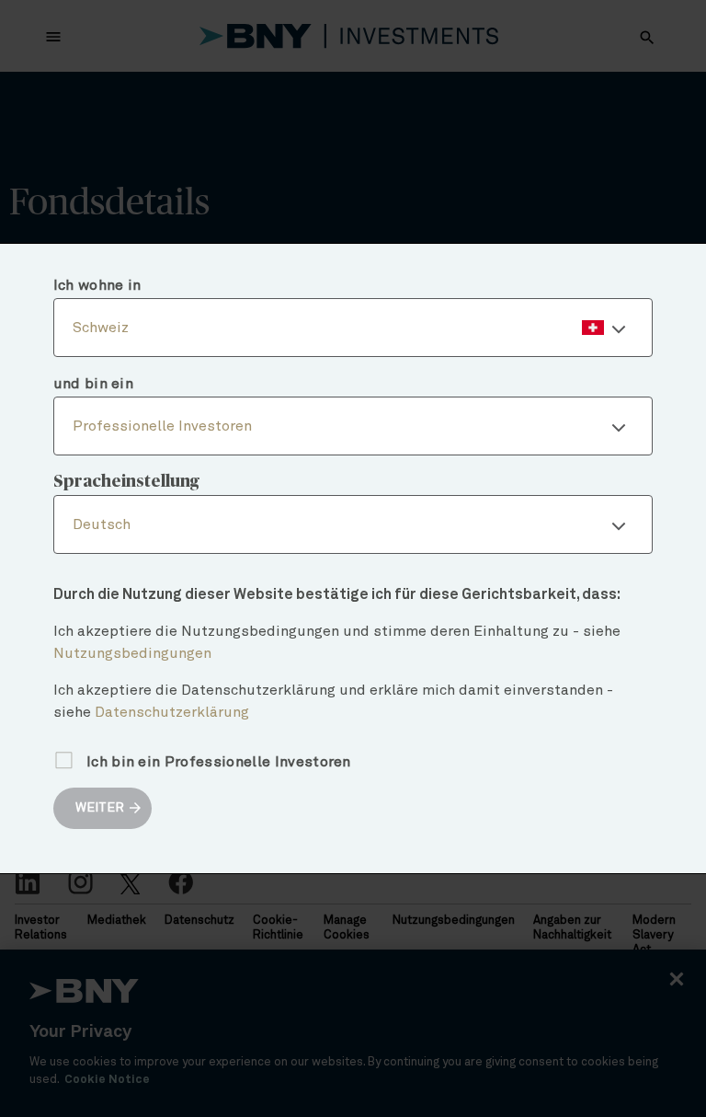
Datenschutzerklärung (172, 712)
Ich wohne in (97, 285)
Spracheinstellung (126, 482)
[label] (353, 327)
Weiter (99, 807)
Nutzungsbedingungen (132, 653)
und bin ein (93, 383)
